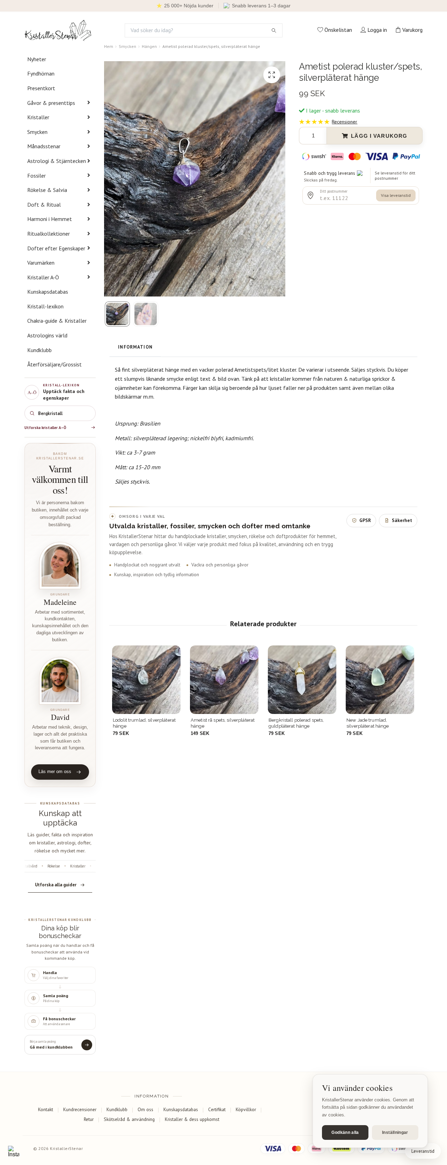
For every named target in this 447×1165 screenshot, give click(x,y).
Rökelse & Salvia (47, 189)
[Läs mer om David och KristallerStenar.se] (60, 680)
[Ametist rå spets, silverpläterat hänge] (224, 679)
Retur (89, 1119)
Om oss (145, 1109)
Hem (108, 46)
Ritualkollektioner (48, 233)
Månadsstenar (43, 146)
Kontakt (45, 1109)
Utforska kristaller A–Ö (45, 427)
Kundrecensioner (79, 1109)
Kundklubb (39, 349)
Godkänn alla (345, 1132)
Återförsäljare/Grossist (54, 364)
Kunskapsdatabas (47, 291)
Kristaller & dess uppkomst (192, 1119)
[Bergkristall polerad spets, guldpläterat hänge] (302, 679)
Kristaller (38, 117)
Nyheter (36, 59)
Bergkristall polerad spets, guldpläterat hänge (296, 722)
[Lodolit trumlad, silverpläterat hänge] (146, 679)
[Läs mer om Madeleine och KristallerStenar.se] (60, 565)
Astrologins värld (47, 335)
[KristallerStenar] (57, 30)
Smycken (37, 131)
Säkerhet (402, 520)
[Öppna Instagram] (14, 1151)
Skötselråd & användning (129, 1119)
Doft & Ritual (44, 204)
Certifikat (217, 1109)
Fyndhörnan (40, 73)
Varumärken (40, 262)
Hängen (149, 46)
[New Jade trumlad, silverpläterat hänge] (380, 679)
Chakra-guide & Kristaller (57, 320)
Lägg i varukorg (379, 136)
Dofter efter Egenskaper (56, 248)
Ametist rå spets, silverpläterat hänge (223, 722)
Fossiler (36, 175)
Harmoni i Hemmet (49, 218)
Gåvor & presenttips (51, 102)
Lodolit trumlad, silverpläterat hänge (144, 722)
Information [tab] (135, 347)
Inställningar (395, 1132)
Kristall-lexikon (45, 306)
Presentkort (41, 88)
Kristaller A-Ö (43, 277)
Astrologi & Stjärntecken (56, 160)
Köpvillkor (246, 1109)
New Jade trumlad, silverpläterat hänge (367, 722)
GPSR (365, 520)
